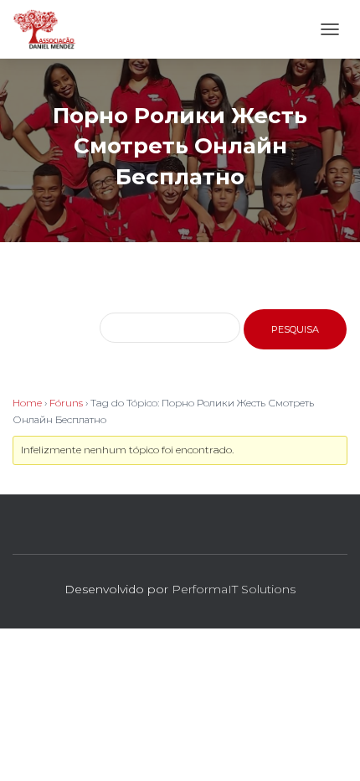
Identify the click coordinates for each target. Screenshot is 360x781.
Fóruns (66, 402)
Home (27, 402)
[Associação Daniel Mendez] (51, 29)
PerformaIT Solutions (234, 589)
